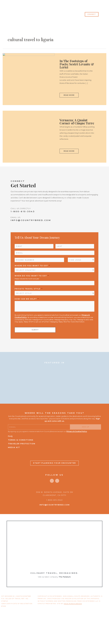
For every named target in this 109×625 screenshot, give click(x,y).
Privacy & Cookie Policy (76, 431)
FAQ (10, 436)
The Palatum (65, 577)
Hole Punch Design (73, 603)
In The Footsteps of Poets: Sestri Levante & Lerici (77, 64)
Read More (69, 94)
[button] (91, 14)
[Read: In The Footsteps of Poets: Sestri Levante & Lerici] (28, 79)
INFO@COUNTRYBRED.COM (31, 220)
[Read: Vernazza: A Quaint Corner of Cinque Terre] (28, 136)
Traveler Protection (21, 444)
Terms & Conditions (20, 440)
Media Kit (14, 447)
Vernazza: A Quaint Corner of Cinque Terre (77, 121)
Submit (35, 330)
